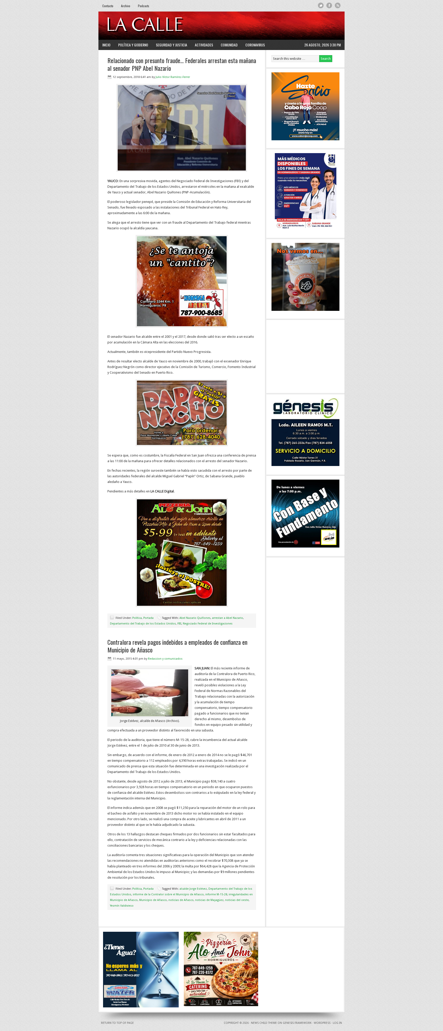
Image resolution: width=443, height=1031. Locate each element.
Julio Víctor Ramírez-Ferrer (173, 77)
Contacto (107, 6)
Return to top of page (117, 1023)
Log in (337, 1023)
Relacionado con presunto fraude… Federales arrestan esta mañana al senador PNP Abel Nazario (181, 64)
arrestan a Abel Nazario (227, 618)
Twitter (321, 5)
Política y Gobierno (133, 44)
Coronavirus (255, 44)
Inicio (106, 44)
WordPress (322, 1023)
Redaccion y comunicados (165, 658)
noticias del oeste (237, 900)
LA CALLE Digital (158, 26)
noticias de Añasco (181, 900)
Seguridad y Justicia (171, 44)
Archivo (125, 6)
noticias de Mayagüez (209, 900)
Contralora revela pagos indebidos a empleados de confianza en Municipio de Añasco (177, 645)
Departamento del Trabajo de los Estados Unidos (143, 623)
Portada (148, 618)
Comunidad (229, 44)
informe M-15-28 (216, 894)
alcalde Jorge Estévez (193, 888)
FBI (179, 623)
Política (137, 618)
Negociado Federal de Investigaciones (208, 623)
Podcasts (143, 6)
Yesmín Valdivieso (122, 905)
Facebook (329, 5)
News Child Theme (264, 1023)
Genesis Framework (297, 1023)
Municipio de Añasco (153, 900)
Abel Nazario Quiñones (194, 618)
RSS (338, 5)
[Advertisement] (278, 25)
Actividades (204, 44)
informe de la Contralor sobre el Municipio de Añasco (168, 894)
